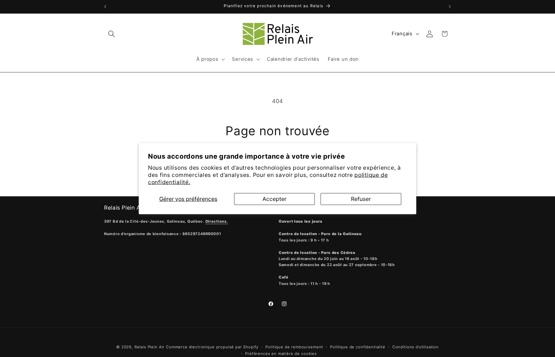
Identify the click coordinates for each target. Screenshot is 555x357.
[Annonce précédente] (105, 6)
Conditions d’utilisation (415, 347)
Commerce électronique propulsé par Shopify (212, 347)
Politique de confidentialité (357, 347)
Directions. (217, 221)
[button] (111, 33)
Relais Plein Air (149, 347)
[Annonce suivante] (449, 6)
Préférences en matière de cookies (281, 353)
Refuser (361, 198)
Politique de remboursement (294, 347)
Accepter (274, 198)
